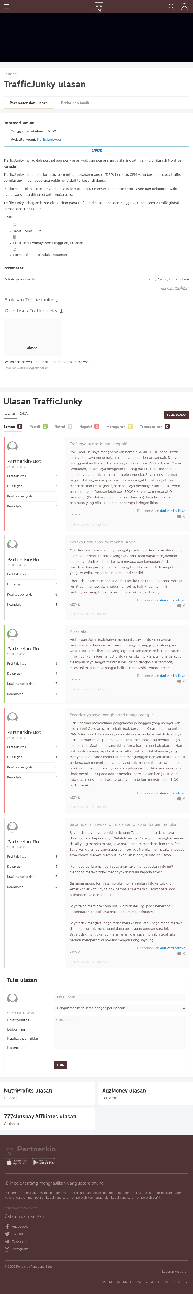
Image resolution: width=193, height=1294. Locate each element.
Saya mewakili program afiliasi (26, 368)
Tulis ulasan (177, 415)
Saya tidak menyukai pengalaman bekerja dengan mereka (123, 824)
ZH (153, 1282)
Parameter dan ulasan (29, 102)
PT (132, 1282)
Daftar (96, 150)
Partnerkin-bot (24, 461)
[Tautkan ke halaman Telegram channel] (8, 1242)
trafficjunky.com (50, 139)
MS (166, 1282)
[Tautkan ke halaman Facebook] (7, 1227)
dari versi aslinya (172, 511)
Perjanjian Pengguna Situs (34, 1266)
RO (146, 1282)
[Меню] (6, 7)
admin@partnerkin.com (21, 1208)
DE (125, 1282)
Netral (60, 426)
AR (180, 1282)
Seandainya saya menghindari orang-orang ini (112, 715)
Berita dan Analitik (76, 102)
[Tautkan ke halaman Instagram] (8, 1249)
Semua (9, 426)
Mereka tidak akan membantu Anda (103, 542)
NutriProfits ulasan (28, 1090)
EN (111, 1282)
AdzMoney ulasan (124, 1090)
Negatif (86, 426)
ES (118, 1282)
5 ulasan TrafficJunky (30, 300)
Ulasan (10, 413)
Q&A (24, 413)
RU (104, 1282)
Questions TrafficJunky (32, 311)
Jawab (75, 514)
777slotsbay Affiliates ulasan (40, 1116)
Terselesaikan (151, 426)
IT (159, 1282)
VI (186, 1282)
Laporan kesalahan (175, 288)
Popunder (10, 74)
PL (139, 1282)
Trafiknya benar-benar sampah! (98, 444)
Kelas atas (79, 631)
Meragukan (115, 426)
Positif (34, 426)
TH (173, 1282)
